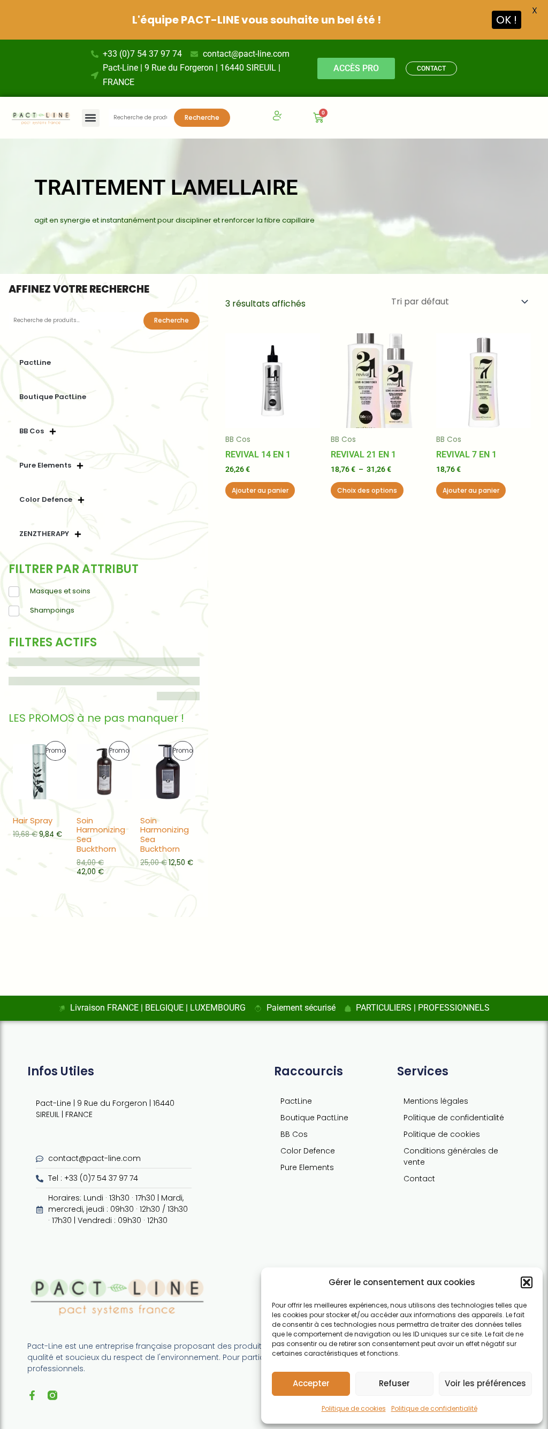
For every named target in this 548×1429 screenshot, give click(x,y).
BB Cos (31, 431)
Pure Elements (45, 465)
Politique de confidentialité (434, 1408)
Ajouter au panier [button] (260, 490)
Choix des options (367, 490)
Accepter (311, 1383)
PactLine (35, 362)
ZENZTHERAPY (44, 534)
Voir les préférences (485, 1383)
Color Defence (45, 499)
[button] (526, 1282)
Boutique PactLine (52, 397)
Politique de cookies (354, 1408)
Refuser (394, 1383)
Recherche (202, 117)
